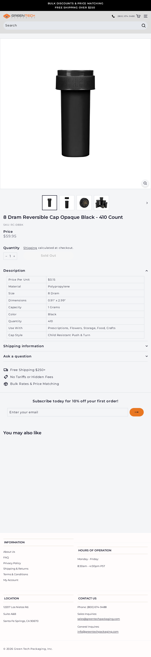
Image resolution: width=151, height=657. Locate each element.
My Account (10, 580)
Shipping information (23, 346)
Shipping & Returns (15, 568)
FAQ (6, 557)
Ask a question (17, 356)
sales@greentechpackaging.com (98, 618)
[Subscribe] (137, 412)
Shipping (30, 247)
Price (8, 231)
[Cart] (138, 16)
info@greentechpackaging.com (98, 631)
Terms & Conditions (15, 574)
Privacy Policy (12, 563)
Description (14, 271)
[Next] (145, 203)
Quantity (11, 248)
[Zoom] (145, 183)
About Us (9, 551)
